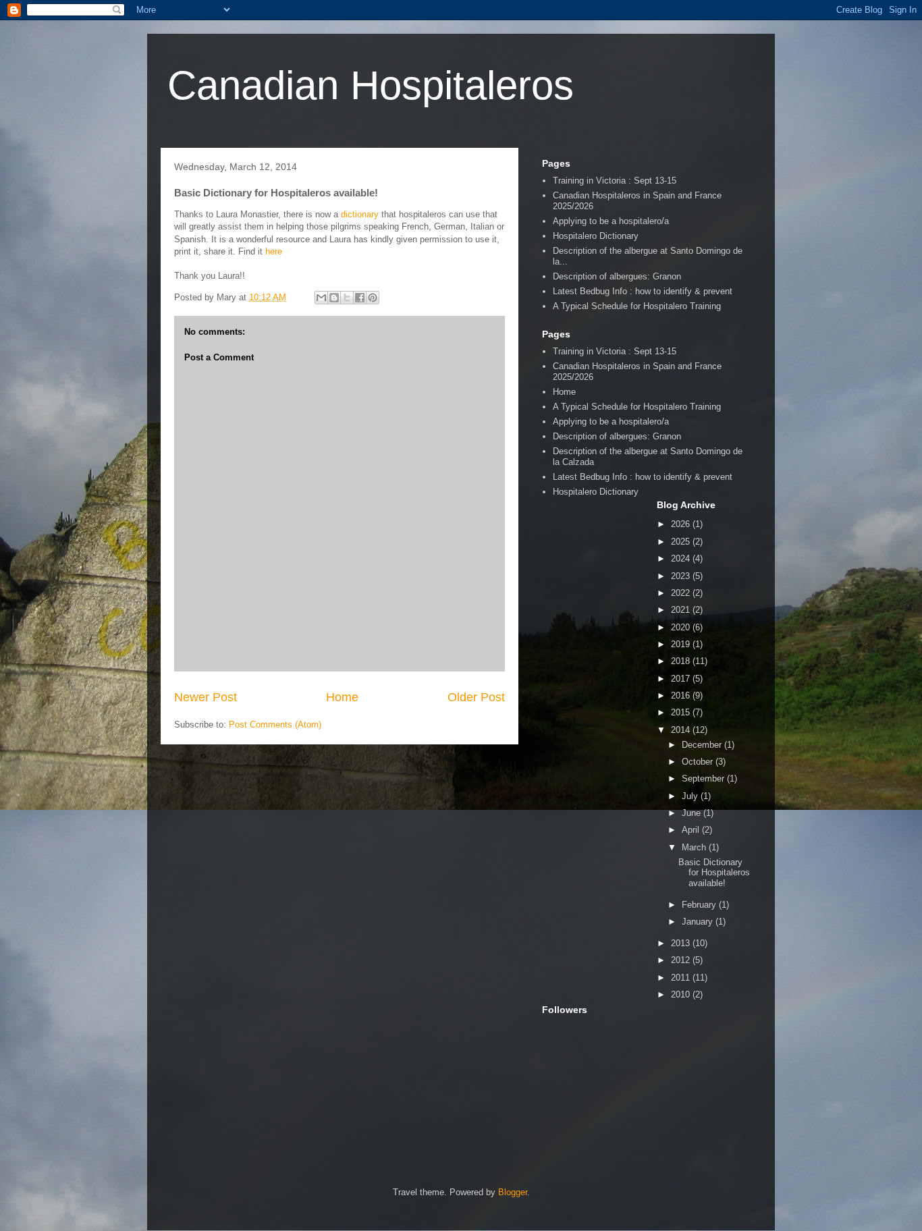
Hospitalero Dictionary (596, 236)
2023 (682, 576)
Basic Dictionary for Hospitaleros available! (714, 872)
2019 (682, 644)
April (692, 830)
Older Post (476, 697)
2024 (682, 558)
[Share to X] (347, 297)
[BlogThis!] (334, 297)
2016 (682, 695)
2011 (682, 978)
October (698, 762)
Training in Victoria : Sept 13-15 (614, 180)
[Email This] (321, 297)
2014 (682, 730)
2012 (682, 960)
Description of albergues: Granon (617, 276)
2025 (682, 542)
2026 (682, 524)
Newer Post (205, 697)
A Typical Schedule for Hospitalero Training (637, 306)
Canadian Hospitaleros (370, 85)
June (692, 813)
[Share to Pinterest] (372, 297)
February (700, 905)
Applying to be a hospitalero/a (611, 221)
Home (342, 697)
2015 (682, 712)
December (703, 745)
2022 (682, 593)
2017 (682, 679)
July (691, 796)
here (273, 251)
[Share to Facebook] (360, 297)
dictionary (360, 214)
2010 (682, 994)
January (698, 922)
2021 (682, 610)
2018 (682, 661)
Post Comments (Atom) (275, 724)
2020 (682, 627)
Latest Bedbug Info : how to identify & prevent (642, 291)
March (695, 847)
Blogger (512, 1192)
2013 (682, 943)
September (704, 778)
